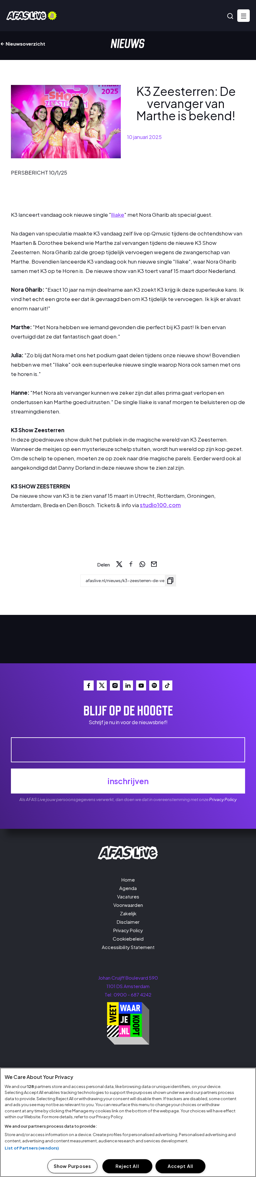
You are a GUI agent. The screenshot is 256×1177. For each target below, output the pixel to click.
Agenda (128, 888)
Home (128, 880)
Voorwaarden (128, 905)
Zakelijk (128, 913)
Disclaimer (128, 922)
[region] (128, 1122)
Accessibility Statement (128, 947)
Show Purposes (72, 1166)
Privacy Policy (223, 799)
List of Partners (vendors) (32, 1147)
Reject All (127, 1166)
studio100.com (160, 505)
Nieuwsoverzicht (25, 44)
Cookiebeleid (128, 939)
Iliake (117, 214)
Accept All (180, 1166)
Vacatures (128, 896)
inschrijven (128, 781)
